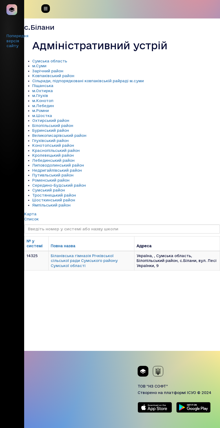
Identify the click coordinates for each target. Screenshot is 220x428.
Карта (30, 214)
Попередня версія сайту (17, 41)
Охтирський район (50, 120)
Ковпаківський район (53, 76)
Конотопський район (53, 145)
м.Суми (39, 66)
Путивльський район (53, 175)
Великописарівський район (59, 135)
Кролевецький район (53, 155)
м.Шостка (42, 116)
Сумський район (48, 190)
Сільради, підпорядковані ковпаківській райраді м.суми (88, 81)
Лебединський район (53, 160)
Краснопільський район (56, 150)
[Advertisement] (122, 313)
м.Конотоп (42, 101)
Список (31, 219)
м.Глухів (40, 95)
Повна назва (63, 246)
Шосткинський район (53, 200)
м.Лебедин (43, 106)
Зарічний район (47, 71)
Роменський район (50, 180)
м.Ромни (40, 110)
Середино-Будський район (59, 185)
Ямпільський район (51, 205)
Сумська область (49, 61)
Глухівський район (50, 140)
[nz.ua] (12, 9)
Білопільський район (52, 125)
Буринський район (50, 130)
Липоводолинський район (58, 165)
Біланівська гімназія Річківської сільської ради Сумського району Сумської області (84, 261)
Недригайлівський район (57, 170)
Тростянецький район (54, 195)
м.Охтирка (42, 91)
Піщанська (42, 86)
